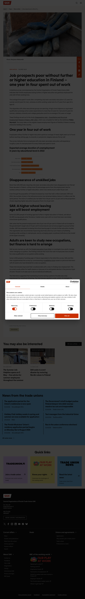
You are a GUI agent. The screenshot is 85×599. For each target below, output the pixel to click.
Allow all (66, 315)
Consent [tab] (17, 286)
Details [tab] (43, 286)
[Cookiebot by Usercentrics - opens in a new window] (71, 282)
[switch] (33, 309)
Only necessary (42, 315)
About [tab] (67, 286)
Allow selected (18, 315)
